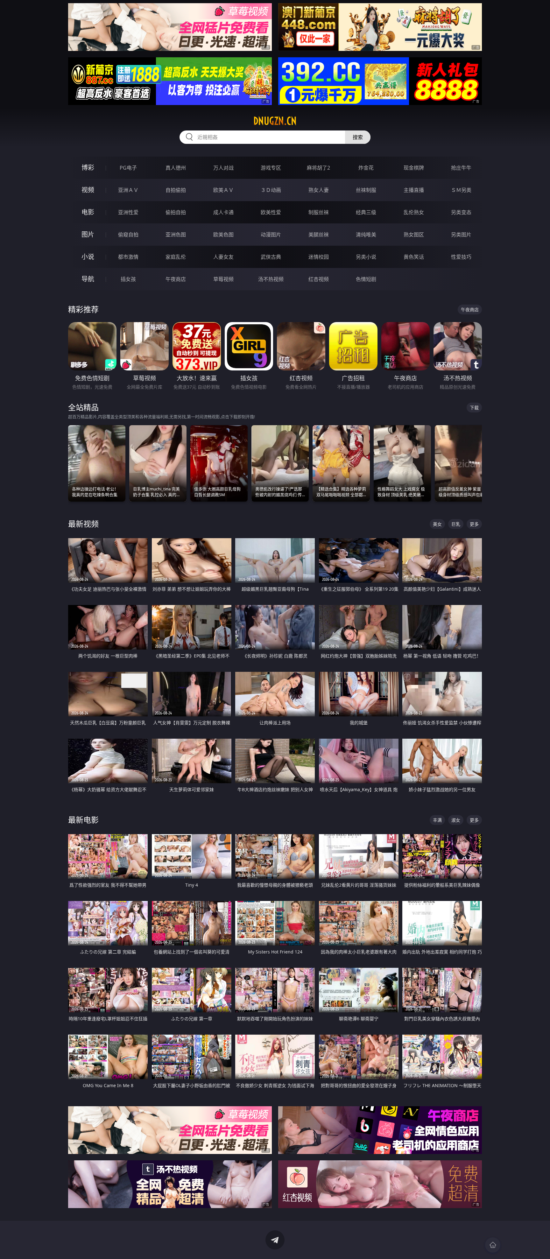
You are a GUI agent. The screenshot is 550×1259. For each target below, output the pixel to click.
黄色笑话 (414, 256)
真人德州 (176, 167)
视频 (87, 190)
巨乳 (455, 524)
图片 (87, 234)
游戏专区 (271, 167)
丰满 (437, 820)
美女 (437, 524)
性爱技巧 (461, 256)
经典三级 (366, 212)
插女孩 (128, 279)
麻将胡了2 (318, 167)
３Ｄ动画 (271, 189)
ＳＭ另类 (461, 189)
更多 (474, 524)
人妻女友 (223, 256)
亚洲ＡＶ (128, 189)
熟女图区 (414, 234)
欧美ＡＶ (223, 189)
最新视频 (83, 523)
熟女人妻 (318, 189)
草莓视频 (223, 279)
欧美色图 (223, 234)
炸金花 (366, 167)
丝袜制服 (366, 189)
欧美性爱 (271, 212)
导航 (87, 279)
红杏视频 (318, 279)
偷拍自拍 (176, 212)
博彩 (87, 167)
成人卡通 (223, 212)
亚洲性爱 (128, 212)
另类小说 (366, 256)
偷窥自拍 (128, 234)
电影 (87, 212)
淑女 (455, 820)
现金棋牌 (414, 167)
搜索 (358, 137)
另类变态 (461, 212)
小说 (87, 256)
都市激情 (128, 256)
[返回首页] (492, 1245)
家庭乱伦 (176, 256)
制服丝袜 (318, 212)
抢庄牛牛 (461, 167)
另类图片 (461, 234)
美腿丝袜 (318, 234)
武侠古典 (271, 256)
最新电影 (83, 819)
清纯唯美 (366, 234)
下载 (474, 407)
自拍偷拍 (176, 189)
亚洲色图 (176, 234)
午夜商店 (176, 279)
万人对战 (223, 167)
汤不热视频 (271, 279)
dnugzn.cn (275, 121)
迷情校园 (318, 256)
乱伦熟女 (414, 212)
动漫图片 (271, 234)
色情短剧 (366, 279)
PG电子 (128, 167)
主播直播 (414, 189)
